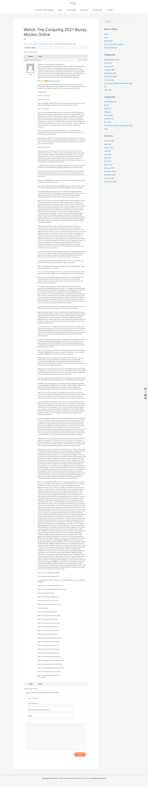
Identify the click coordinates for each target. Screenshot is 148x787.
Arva (105, 38)
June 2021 (108, 154)
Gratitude (107, 66)
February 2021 (109, 168)
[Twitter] (145, 392)
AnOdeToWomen (110, 60)
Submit (80, 754)
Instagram (107, 70)
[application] (54, 10)
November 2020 (110, 175)
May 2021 (107, 158)
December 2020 (110, 171)
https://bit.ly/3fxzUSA (54, 81)
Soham (103, 778)
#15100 (85, 60)
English (46, 44)
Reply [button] (80, 60)
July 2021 (107, 151)
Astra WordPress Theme (82, 778)
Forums (41, 44)
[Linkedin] (145, 398)
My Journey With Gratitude (113, 44)
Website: (30, 716)
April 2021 (107, 161)
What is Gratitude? (110, 48)
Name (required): (32, 703)
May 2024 (107, 144)
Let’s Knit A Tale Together (31, 44)
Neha (106, 34)
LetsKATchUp (109, 77)
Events (106, 63)
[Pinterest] (145, 395)
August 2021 (108, 148)
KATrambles (108, 73)
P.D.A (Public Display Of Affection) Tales (118, 83)
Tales (106, 90)
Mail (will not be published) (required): (38, 709)
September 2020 (110, 182)
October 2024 (109, 141)
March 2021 (108, 165)
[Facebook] (145, 389)
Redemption (108, 41)
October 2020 (109, 178)
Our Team (107, 80)
